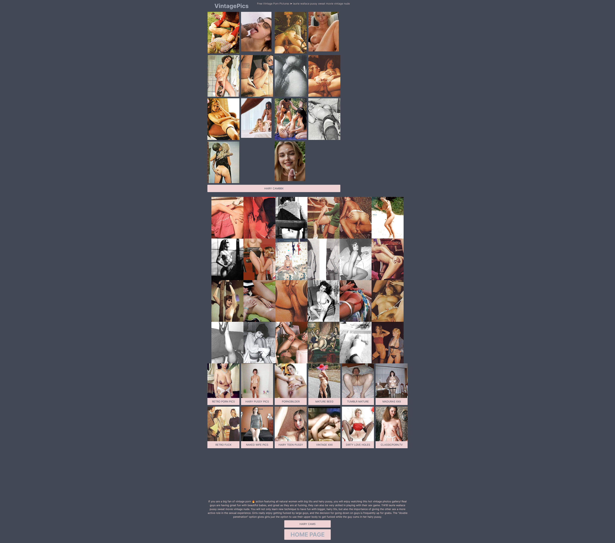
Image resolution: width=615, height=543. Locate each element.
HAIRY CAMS (307, 524)
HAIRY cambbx (273, 188)
